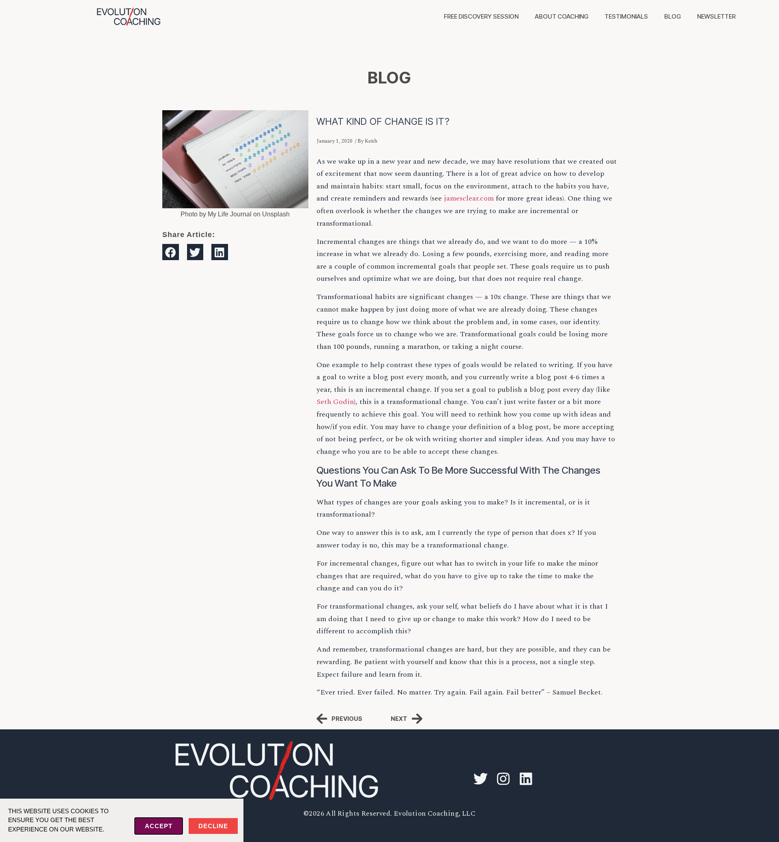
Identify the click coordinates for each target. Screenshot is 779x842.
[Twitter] (480, 778)
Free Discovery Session (481, 16)
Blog (672, 16)
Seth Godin (335, 401)
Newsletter (716, 16)
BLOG (389, 78)
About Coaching (561, 16)
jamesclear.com (469, 198)
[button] (170, 252)
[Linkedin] (525, 778)
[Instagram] (503, 778)
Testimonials (626, 16)
